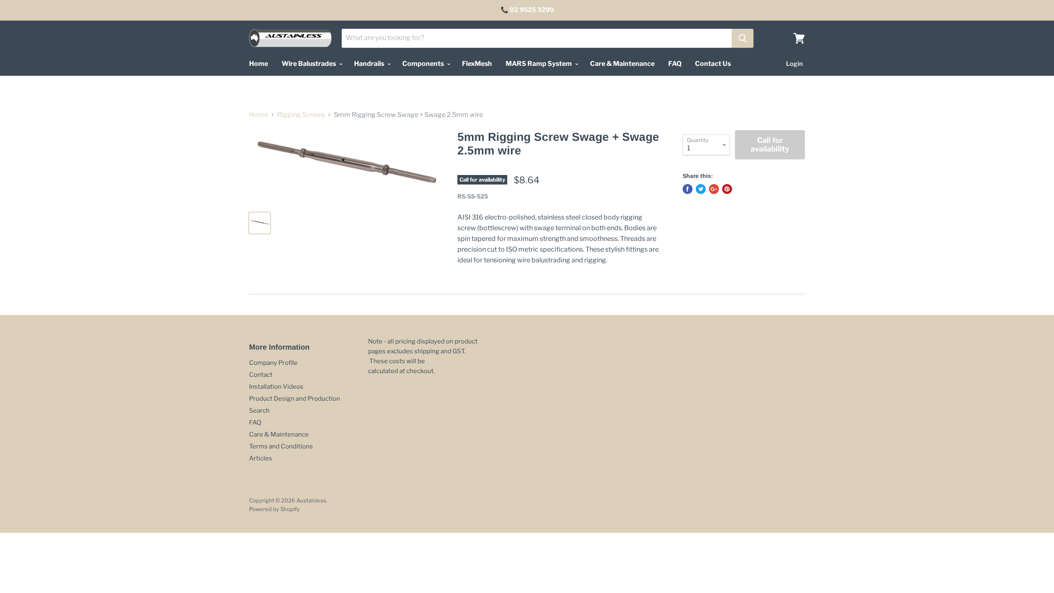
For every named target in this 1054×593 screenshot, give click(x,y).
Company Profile (273, 363)
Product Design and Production (294, 398)
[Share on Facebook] (688, 189)
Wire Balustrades (309, 64)
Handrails (369, 64)
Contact (261, 374)
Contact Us (713, 64)
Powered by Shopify (274, 509)
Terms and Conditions (281, 446)
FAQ (674, 64)
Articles (260, 458)
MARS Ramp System (539, 64)
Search (259, 410)
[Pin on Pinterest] (727, 189)
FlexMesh (477, 64)
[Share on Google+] (714, 189)
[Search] (742, 38)
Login (794, 64)
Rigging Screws (301, 115)
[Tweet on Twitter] (701, 189)
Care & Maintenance (622, 64)
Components (423, 64)
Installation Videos (276, 386)
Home (258, 64)
